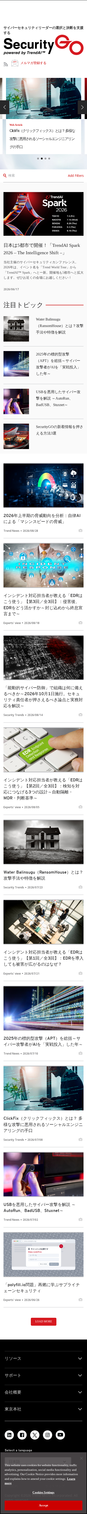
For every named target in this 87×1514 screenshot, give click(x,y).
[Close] (81, 1458)
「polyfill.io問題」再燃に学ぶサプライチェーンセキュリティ (41, 1287)
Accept (43, 1505)
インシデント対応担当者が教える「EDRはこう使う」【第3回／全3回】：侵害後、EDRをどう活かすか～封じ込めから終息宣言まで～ (43, 604)
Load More (43, 1321)
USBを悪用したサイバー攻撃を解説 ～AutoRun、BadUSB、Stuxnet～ (58, 398)
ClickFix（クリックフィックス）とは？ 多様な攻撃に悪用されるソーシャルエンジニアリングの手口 (43, 1124)
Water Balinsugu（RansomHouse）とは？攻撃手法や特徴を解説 (60, 325)
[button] (4, 107)
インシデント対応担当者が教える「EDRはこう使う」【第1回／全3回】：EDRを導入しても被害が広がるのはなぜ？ (43, 958)
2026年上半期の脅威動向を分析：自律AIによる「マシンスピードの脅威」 (42, 518)
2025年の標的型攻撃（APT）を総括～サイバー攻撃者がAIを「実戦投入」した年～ (43, 1041)
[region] (43, 1483)
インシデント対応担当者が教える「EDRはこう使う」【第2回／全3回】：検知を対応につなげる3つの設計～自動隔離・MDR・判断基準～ (43, 788)
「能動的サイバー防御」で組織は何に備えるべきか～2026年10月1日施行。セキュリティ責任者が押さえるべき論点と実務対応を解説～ (43, 696)
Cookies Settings (43, 1492)
